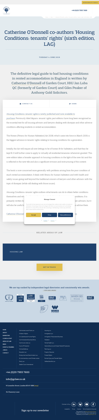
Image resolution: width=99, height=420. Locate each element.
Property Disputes (49, 352)
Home (4, 329)
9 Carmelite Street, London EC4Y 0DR (22, 386)
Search (90, 10)
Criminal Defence (23, 349)
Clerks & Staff (7, 338)
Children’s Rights (23, 333)
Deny (49, 215)
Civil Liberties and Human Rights (27, 336)
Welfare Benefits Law (49, 361)
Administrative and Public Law (26, 330)
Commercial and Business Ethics (27, 339)
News (4, 344)
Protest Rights (48, 355)
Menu (94, 10)
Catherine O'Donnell (26, 83)
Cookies (45, 220)
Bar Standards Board (90, 411)
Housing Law (16, 252)
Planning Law (47, 349)
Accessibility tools (90, 2)
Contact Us (27, 104)
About (5, 332)
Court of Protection (24, 346)
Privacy (53, 220)
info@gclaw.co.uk (15, 379)
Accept (33, 215)
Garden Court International (26, 364)
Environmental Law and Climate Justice (29, 358)
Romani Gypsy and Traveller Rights (53, 358)
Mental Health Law (49, 343)
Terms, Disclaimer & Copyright (89, 409)
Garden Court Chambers (6, 10)
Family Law (22, 361)
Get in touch (49, 267)
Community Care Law (24, 343)
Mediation (47, 339)
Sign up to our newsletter (35, 410)
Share (74, 104)
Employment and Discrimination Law (28, 355)
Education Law (23, 352)
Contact (6, 353)
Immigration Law (48, 333)
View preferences (65, 215)
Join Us (5, 350)
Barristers (6, 335)
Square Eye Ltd (92, 414)
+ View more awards (49, 290)
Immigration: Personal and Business (53, 336)
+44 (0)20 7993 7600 (79, 10)
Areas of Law (7, 341)
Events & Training (8, 347)
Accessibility (67, 409)
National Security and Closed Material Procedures (57, 346)
